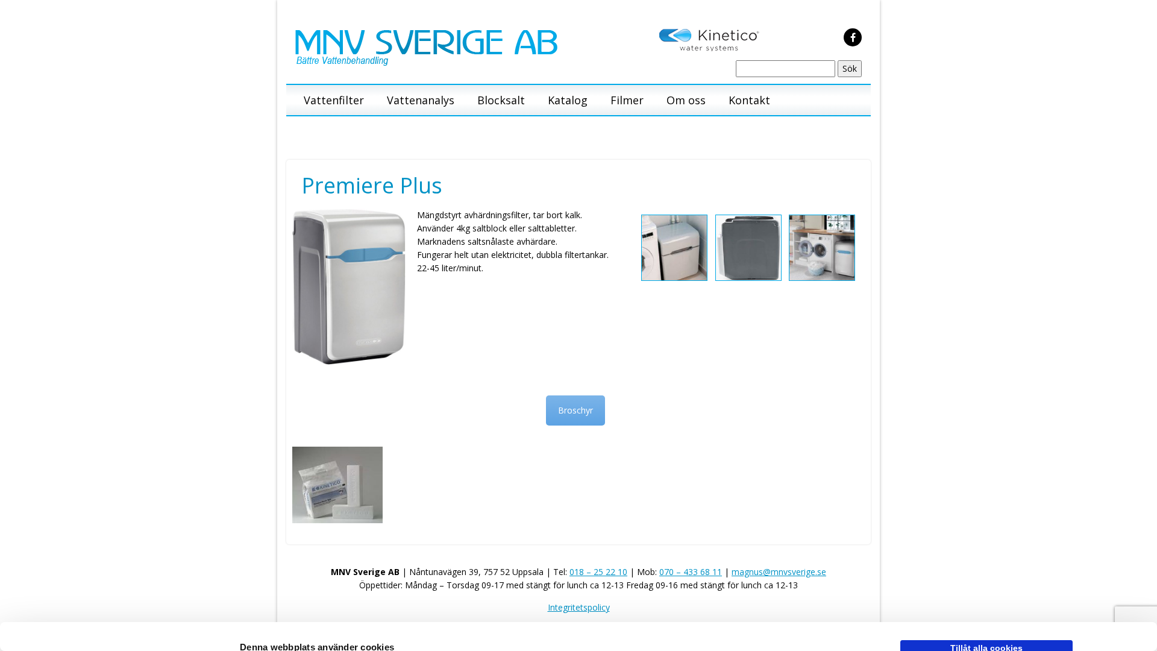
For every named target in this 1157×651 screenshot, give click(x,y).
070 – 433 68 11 (690, 571)
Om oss (686, 100)
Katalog (568, 100)
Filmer (627, 100)
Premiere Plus (371, 185)
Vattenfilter (334, 100)
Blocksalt (501, 100)
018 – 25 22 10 (598, 571)
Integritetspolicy (579, 607)
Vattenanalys (420, 100)
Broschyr (575, 410)
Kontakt (749, 100)
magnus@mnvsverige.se (779, 571)
